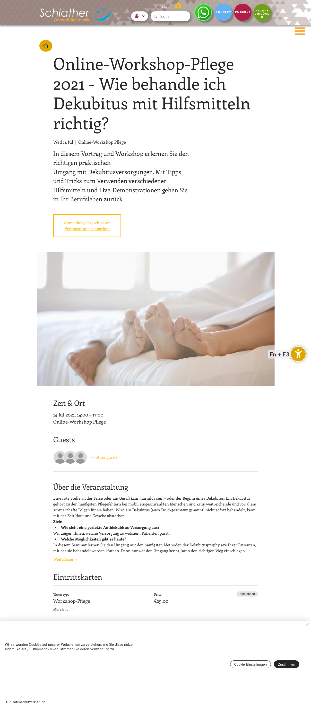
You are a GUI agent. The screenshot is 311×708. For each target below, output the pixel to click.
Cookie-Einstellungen (250, 664)
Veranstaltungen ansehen (87, 228)
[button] (300, 31)
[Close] (307, 625)
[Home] (45, 46)
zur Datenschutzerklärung (25, 701)
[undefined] (298, 354)
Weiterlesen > (65, 559)
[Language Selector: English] (139, 16)
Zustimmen (286, 664)
